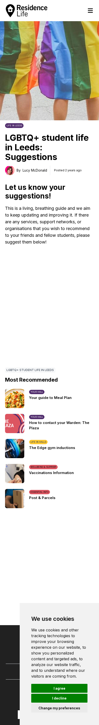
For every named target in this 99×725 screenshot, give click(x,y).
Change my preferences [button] (59, 708)
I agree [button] (59, 688)
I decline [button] (59, 698)
